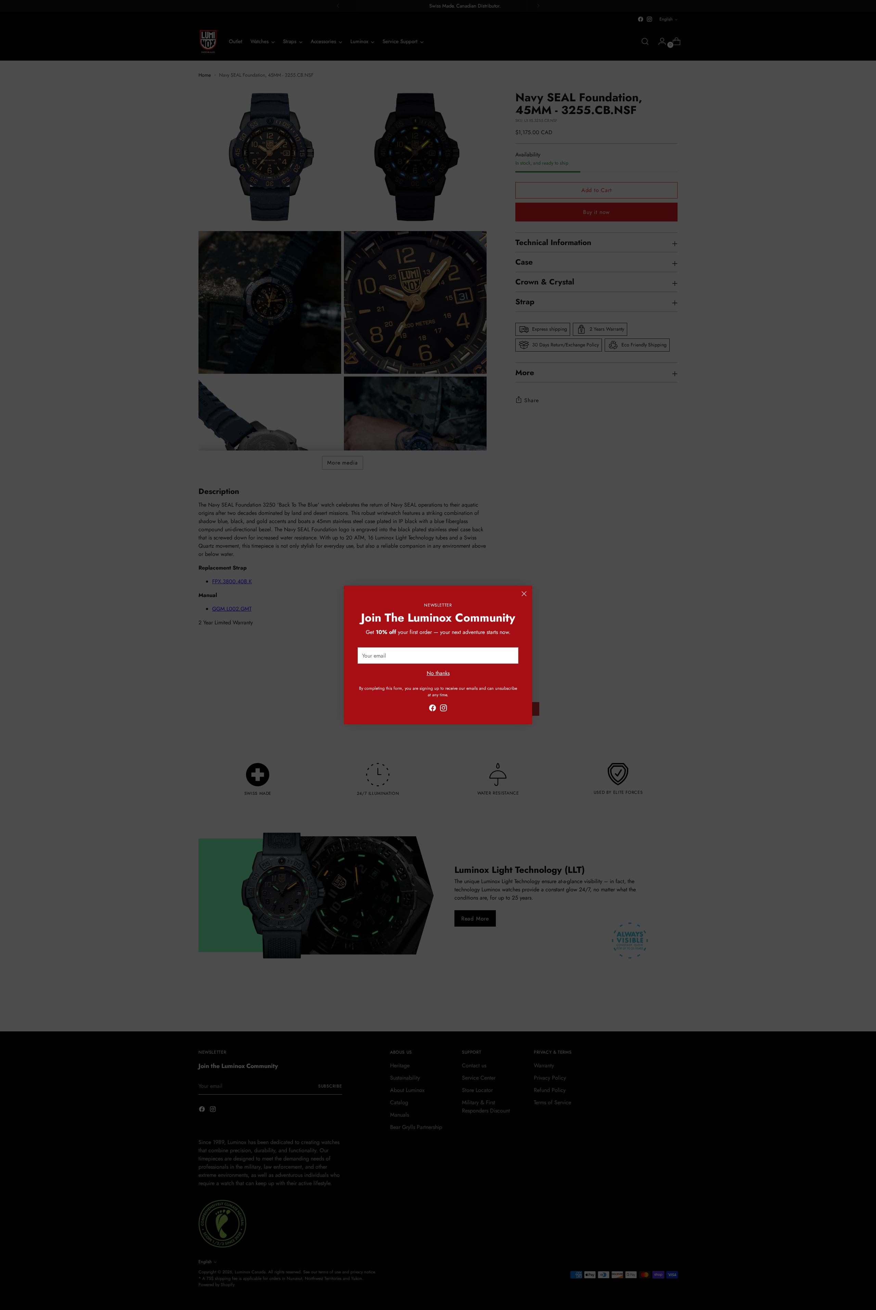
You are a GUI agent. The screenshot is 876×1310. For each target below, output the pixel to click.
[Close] (524, 593)
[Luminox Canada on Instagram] (443, 709)
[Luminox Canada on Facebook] (432, 709)
